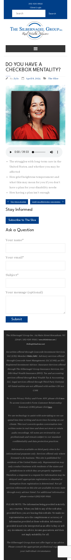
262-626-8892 (36, 3)
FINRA (29, 356)
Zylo (16, 78)
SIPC (35, 356)
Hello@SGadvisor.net (35, 344)
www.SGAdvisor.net (47, 340)
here (62, 398)
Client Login (35, 7)
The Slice (53, 78)
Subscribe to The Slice (22, 220)
